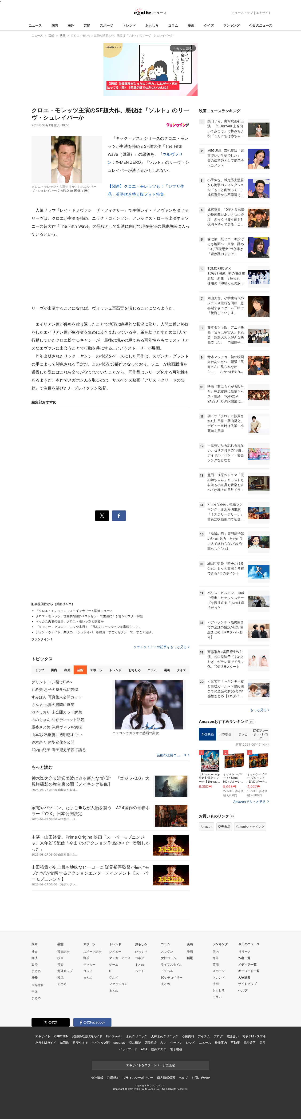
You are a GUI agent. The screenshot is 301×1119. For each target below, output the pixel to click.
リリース (244, 951)
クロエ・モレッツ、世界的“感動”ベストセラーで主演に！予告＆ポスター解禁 (89, 616)
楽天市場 (224, 826)
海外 (70, 25)
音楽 (60, 964)
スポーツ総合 (92, 951)
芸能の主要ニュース (172, 755)
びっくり (141, 951)
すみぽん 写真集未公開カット (57, 697)
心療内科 (188, 1036)
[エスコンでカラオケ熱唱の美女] (149, 704)
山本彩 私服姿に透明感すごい (57, 734)
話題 (190, 958)
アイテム (204, 1036)
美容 (262, 1042)
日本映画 (225, 734)
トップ (39, 670)
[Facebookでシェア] (119, 515)
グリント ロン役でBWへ (52, 682)
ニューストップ (242, 13)
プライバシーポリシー (138, 1077)
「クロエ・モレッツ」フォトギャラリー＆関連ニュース (74, 611)
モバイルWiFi (100, 1042)
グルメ (113, 977)
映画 (60, 958)
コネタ (139, 958)
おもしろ (151, 25)
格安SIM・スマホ (254, 1036)
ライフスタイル (171, 964)
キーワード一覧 (249, 971)
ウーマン (176, 1042)
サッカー (89, 964)
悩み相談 (135, 1042)
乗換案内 (221, 1042)
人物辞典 (244, 977)
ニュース (35, 25)
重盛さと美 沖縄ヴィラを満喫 (57, 727)
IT (110, 971)
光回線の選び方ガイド (87, 1036)
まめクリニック (136, 1036)
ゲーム (113, 964)
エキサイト (263, 13)
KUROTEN (61, 1036)
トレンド (129, 25)
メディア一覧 (247, 964)
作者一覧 (244, 958)
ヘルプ (242, 990)
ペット (139, 971)
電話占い (233, 1036)
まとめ (36, 971)
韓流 (60, 977)
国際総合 (38, 985)
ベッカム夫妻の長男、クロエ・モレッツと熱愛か (70, 621)
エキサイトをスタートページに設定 (150, 1065)
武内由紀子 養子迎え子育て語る (59, 749)
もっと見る (258, 710)
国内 (54, 25)
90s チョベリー (171, 977)
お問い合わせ (201, 1077)
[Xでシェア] (102, 515)
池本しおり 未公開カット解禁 (57, 712)
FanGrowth (114, 1036)
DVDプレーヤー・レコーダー (260, 734)
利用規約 (113, 1077)
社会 (35, 951)
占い (163, 1042)
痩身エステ (158, 1049)
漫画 (191, 25)
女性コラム (168, 958)
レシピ (190, 1042)
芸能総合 (63, 951)
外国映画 (208, 734)
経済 (35, 958)
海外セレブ (65, 971)
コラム (173, 25)
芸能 (87, 25)
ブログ (218, 1036)
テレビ (242, 734)
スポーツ (106, 25)
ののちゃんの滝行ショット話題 (58, 719)
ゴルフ (87, 971)
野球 (86, 958)
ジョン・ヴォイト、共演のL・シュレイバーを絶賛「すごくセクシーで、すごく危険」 (95, 632)
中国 (35, 991)
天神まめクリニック (164, 1036)
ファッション (118, 984)
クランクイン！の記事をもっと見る (160, 647)
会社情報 (97, 1077)
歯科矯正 (250, 1042)
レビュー (115, 951)
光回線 (64, 1042)
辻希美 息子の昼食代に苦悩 (55, 689)
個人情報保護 (166, 1077)
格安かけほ (80, 1042)
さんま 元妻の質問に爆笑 (53, 704)
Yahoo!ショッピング (250, 826)
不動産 (235, 1042)
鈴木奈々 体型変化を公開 (53, 742)
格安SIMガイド (46, 1042)
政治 (35, 964)
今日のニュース (260, 25)
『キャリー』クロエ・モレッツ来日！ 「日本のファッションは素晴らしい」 (89, 627)
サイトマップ (247, 984)
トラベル (167, 971)
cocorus (119, 1042)
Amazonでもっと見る (249, 802)
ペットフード (128, 1049)
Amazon (206, 826)
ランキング (231, 25)
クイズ (209, 25)
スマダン (167, 951)
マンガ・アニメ (120, 958)
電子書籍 (176, 1049)
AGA (144, 1049)
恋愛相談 (151, 1042)
